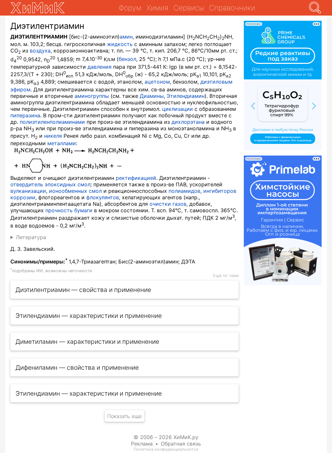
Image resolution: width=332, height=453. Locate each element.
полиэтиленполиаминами (52, 122)
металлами (61, 143)
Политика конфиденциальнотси (166, 449)
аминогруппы (92, 96)
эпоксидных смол (67, 184)
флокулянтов (102, 197)
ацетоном (157, 81)
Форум (130, 7)
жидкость (120, 44)
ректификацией (136, 178)
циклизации (177, 109)
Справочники (232, 7)
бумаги (83, 210)
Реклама (142, 443)
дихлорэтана (188, 122)
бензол (127, 59)
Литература (31, 237)
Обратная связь (181, 443)
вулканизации (28, 191)
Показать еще (124, 416)
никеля (53, 136)
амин (126, 36)
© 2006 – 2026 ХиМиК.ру (166, 437)
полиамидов (184, 191)
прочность (59, 210)
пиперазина (25, 115)
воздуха (40, 50)
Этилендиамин (186, 96)
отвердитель (26, 184)
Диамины (152, 96)
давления (100, 67)
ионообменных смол (75, 191)
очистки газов (167, 204)
